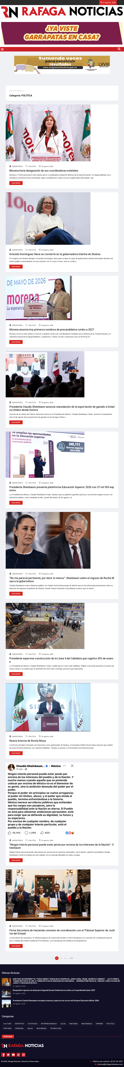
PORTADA (7, 1028)
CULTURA (7, 1024)
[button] (2, 49)
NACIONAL (73, 1024)
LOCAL (63, 1024)
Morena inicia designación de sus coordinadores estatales (43, 171)
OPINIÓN (99, 1024)
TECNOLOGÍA (55, 1028)
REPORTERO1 (17, 166)
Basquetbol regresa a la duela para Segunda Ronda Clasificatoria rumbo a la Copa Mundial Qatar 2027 (54, 990)
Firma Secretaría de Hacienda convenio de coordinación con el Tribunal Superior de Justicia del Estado (62, 932)
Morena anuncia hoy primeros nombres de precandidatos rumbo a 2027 (51, 330)
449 (71, 958)
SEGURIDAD (41, 1028)
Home (11, 91)
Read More (16, 183)
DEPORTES (19, 1024)
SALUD (30, 1028)
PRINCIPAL (19, 1028)
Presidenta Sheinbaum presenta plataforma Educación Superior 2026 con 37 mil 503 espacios (61, 488)
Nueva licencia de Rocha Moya (27, 741)
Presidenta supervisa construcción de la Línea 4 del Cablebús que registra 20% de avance (61, 660)
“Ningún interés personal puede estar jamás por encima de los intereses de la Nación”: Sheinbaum (61, 846)
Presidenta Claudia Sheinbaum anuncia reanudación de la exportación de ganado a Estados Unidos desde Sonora (61, 408)
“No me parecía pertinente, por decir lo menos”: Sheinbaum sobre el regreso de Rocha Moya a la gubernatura (61, 579)
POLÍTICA (20, 91)
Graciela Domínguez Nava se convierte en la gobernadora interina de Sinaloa (54, 254)
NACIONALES (86, 1024)
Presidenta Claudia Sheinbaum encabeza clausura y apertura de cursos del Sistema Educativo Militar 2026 (56, 1000)
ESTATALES (32, 1024)
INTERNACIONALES (49, 1024)
